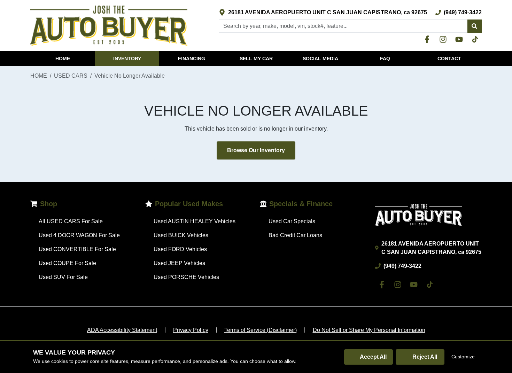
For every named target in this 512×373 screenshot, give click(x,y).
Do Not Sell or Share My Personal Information (369, 330)
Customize (463, 356)
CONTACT (449, 58)
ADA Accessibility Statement (122, 330)
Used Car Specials (292, 221)
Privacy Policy (190, 330)
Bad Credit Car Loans (295, 235)
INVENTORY (127, 58)
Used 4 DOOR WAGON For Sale (79, 235)
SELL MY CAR (256, 58)
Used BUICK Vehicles (181, 235)
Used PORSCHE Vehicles (186, 277)
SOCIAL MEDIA (320, 58)
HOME (62, 58)
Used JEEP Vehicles (179, 263)
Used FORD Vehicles (180, 249)
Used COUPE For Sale (67, 263)
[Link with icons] (428, 39)
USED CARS (70, 76)
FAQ (385, 58)
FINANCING (191, 58)
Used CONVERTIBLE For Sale (77, 249)
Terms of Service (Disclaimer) (260, 330)
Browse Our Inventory (256, 150)
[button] (474, 26)
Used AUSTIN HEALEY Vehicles (194, 221)
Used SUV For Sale (63, 277)
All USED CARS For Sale (71, 221)
